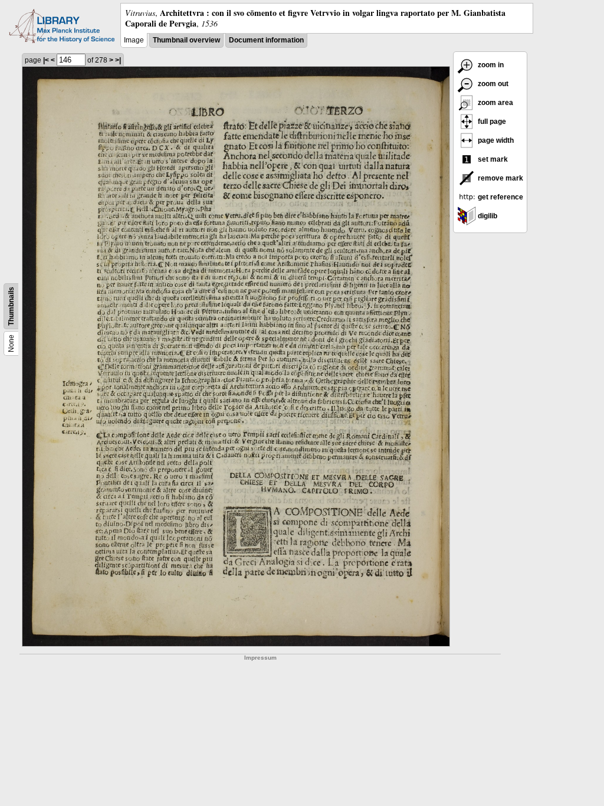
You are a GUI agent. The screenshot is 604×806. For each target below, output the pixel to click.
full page (491, 121)
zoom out (492, 84)
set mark (492, 159)
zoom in (490, 65)
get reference (499, 197)
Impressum (260, 657)
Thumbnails (11, 306)
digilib (486, 216)
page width (495, 140)
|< (46, 60)
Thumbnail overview (186, 40)
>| (118, 60)
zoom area (494, 103)
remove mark (499, 178)
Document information (266, 40)
